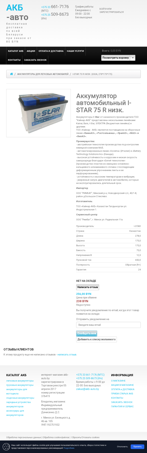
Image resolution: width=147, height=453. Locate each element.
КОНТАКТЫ (14, 60)
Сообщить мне (86, 333)
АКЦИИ (31, 51)
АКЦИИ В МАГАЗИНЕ (122, 385)
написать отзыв (67, 354)
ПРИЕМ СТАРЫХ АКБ (122, 393)
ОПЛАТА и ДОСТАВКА (51, 51)
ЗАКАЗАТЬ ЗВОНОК (35, 60)
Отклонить (122, 446)
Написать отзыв (87, 287)
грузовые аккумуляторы (20, 385)
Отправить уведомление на (92, 319)
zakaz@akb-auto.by (87, 389)
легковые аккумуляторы (20, 380)
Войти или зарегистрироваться (111, 10)
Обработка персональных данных (23, 437)
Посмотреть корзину (116, 57)
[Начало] (11, 74)
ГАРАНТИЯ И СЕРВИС (122, 406)
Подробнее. (69, 448)
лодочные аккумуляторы (20, 398)
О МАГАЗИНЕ (118, 380)
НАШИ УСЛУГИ (75, 51)
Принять (137, 446)
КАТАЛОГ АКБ (15, 51)
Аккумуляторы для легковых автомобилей (42, 74)
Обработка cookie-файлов (56, 437)
